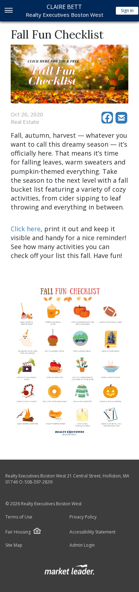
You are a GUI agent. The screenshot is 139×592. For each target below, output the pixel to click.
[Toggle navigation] (8, 11)
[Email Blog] (121, 121)
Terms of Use (18, 517)
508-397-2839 (38, 482)
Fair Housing (18, 532)
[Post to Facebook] (108, 121)
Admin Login (82, 545)
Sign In (127, 10)
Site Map (13, 545)
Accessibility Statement (92, 532)
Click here (26, 228)
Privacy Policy (83, 517)
